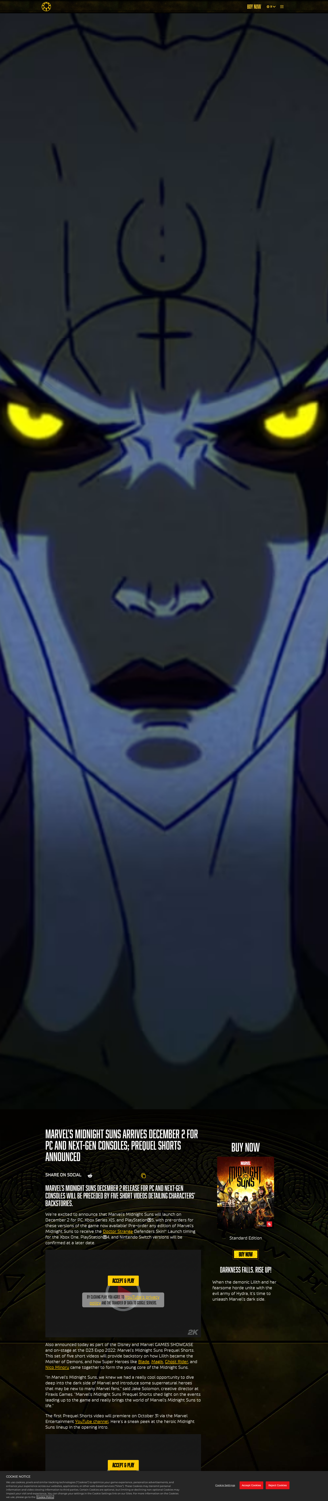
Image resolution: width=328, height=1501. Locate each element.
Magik (157, 1361)
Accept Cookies (251, 1485)
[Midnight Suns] (46, 6)
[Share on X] (101, 1176)
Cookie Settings (225, 1485)
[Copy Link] (143, 1176)
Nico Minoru (57, 1367)
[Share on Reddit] (90, 1176)
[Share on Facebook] (111, 1176)
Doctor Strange (118, 1231)
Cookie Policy (45, 1497)
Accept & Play (123, 1280)
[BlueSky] (133, 1176)
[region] (164, 1486)
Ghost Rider (176, 1361)
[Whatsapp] (121, 1176)
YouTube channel (92, 1421)
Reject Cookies (277, 1485)
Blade (143, 1361)
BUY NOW (254, 6)
